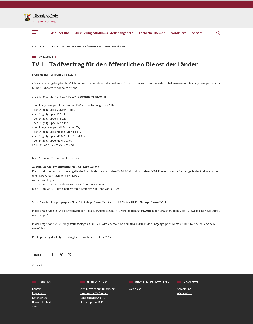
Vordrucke (135, 289)
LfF (56, 57)
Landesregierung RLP (93, 297)
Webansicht (184, 293)
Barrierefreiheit (41, 302)
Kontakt (36, 289)
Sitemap (37, 306)
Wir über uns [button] (60, 33)
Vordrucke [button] (178, 33)
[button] (35, 31)
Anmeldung (184, 289)
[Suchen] (218, 33)
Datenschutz (39, 297)
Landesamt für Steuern (94, 293)
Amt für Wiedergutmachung (97, 289)
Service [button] (197, 33)
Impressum (39, 293)
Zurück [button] (38, 265)
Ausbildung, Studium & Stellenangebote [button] (104, 33)
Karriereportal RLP (91, 302)
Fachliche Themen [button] (152, 33)
